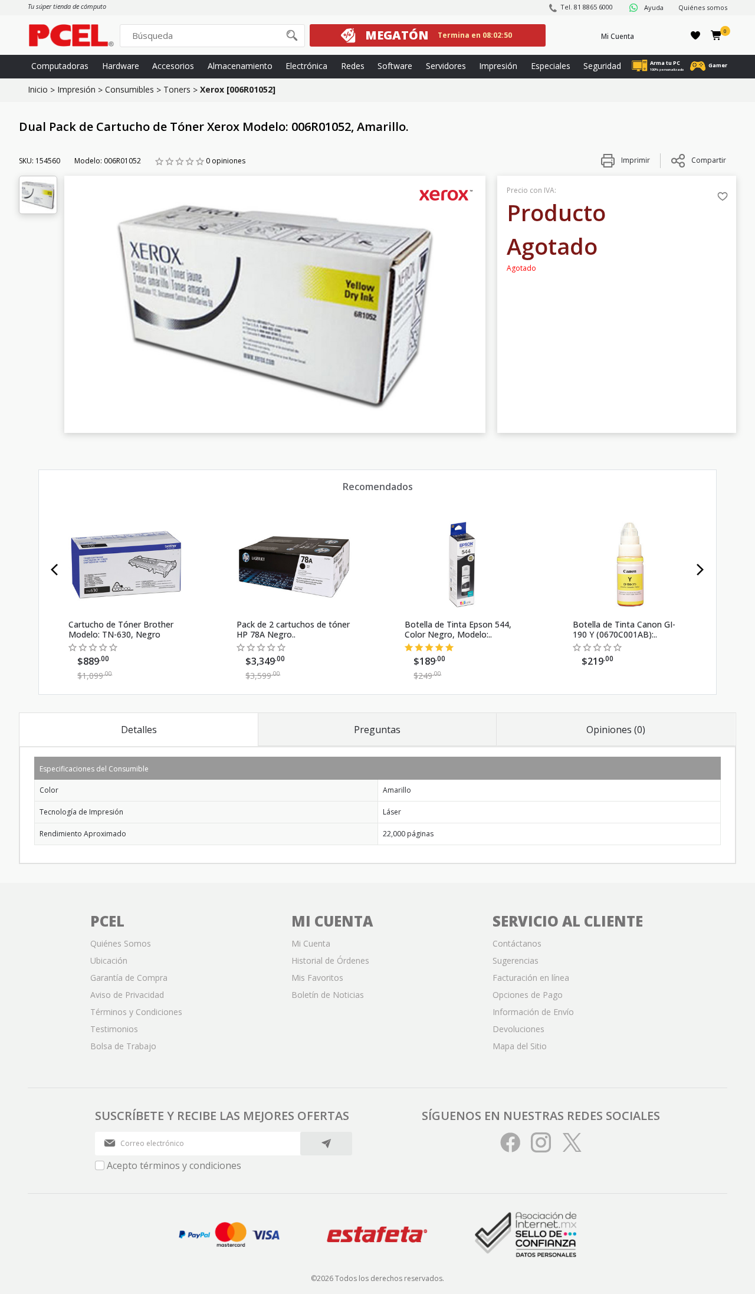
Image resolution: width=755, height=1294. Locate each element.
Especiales (550, 65)
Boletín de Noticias (327, 994)
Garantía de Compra (129, 977)
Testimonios (114, 1028)
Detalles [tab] (139, 729)
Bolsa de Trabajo (123, 1046)
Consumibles (129, 89)
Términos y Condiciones (136, 1011)
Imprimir (634, 160)
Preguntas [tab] (377, 729)
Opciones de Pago (528, 994)
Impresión (498, 65)
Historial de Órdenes (330, 960)
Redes (353, 65)
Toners (177, 89)
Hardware (120, 65)
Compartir (708, 160)
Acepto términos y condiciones (174, 1165)
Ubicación (108, 960)
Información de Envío (533, 1011)
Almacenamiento (240, 65)
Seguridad (602, 65)
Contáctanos (517, 943)
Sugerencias (516, 960)
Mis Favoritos (317, 977)
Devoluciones (518, 1028)
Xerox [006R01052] (237, 89)
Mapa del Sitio (520, 1046)
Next (700, 570)
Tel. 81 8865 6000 (586, 6)
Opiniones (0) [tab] (615, 729)
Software (395, 65)
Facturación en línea (531, 977)
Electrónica (306, 65)
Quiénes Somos (120, 943)
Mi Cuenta (617, 36)
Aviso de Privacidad (127, 994)
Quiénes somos (702, 7)
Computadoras (59, 65)
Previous (54, 570)
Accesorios (173, 65)
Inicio (38, 89)
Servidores (446, 65)
